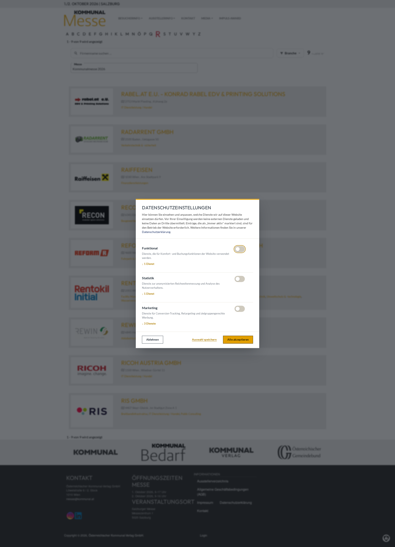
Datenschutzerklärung (156, 232)
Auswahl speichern (204, 339)
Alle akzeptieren (238, 339)
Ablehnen (152, 339)
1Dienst (148, 263)
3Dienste (149, 323)
